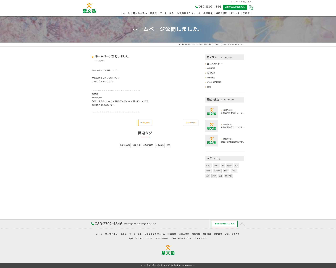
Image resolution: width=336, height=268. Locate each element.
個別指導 (211, 73)
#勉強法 (160, 145)
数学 (214, 176)
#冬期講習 (148, 145)
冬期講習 (217, 170)
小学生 (226, 170)
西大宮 (216, 165)
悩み (236, 165)
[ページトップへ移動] (242, 223)
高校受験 (211, 68)
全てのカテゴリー (215, 63)
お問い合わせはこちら (235, 7)
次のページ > (191, 122)
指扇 (209, 86)
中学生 (234, 170)
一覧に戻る (145, 122)
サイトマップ (201, 238)
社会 (220, 176)
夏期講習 (211, 77)
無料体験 (228, 176)
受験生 (208, 170)
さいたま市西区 (214, 82)
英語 (207, 176)
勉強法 (229, 165)
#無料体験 (125, 145)
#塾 (168, 145)
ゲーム (208, 165)
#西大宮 (137, 145)
